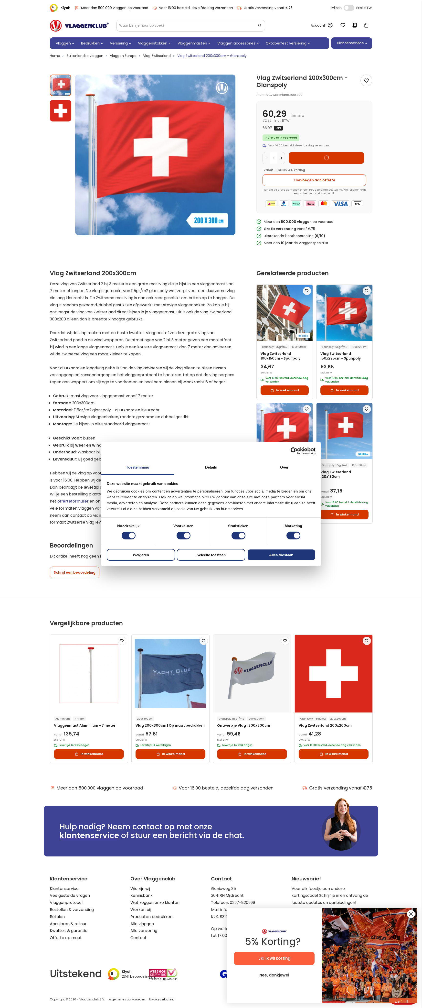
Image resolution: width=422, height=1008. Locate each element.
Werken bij (140, 909)
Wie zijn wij (140, 888)
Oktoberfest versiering (286, 43)
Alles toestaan (281, 555)
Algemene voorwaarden (127, 999)
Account (318, 25)
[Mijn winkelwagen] (366, 26)
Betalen (57, 917)
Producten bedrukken (151, 917)
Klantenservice (64, 888)
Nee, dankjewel (274, 975)
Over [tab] (284, 467)
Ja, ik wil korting (274, 958)
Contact (138, 938)
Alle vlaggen (142, 924)
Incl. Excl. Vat (349, 8)
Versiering (119, 43)
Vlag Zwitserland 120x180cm (335, 474)
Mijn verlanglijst (343, 26)
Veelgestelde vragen (70, 895)
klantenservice (89, 835)
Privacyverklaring (161, 999)
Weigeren (141, 555)
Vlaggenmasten (192, 43)
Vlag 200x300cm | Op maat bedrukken (170, 725)
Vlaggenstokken (152, 43)
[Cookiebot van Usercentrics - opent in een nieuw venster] (294, 450)
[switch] (183, 536)
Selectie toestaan (211, 555)
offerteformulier (73, 501)
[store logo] (79, 26)
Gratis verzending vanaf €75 (268, 7)
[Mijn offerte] (354, 26)
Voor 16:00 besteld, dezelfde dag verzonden (196, 7)
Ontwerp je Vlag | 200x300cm (243, 725)
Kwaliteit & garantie (68, 930)
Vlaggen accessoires (236, 43)
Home (55, 55)
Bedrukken (90, 43)
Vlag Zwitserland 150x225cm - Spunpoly (340, 356)
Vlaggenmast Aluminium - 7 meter (85, 725)
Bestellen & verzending (72, 909)
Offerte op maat (66, 938)
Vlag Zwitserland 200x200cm (325, 725)
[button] (60, 108)
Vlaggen (63, 43)
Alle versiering (143, 930)
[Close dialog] (411, 914)
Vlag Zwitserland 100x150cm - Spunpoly (280, 356)
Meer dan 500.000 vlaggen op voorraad (114, 7)
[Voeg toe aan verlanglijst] (366, 80)
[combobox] (190, 26)
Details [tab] (211, 467)
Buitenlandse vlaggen (85, 55)
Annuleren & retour (68, 924)
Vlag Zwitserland (157, 55)
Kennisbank (141, 895)
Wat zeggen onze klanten (154, 902)
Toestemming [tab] (137, 467)
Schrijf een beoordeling (74, 572)
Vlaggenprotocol (66, 902)
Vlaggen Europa (123, 55)
